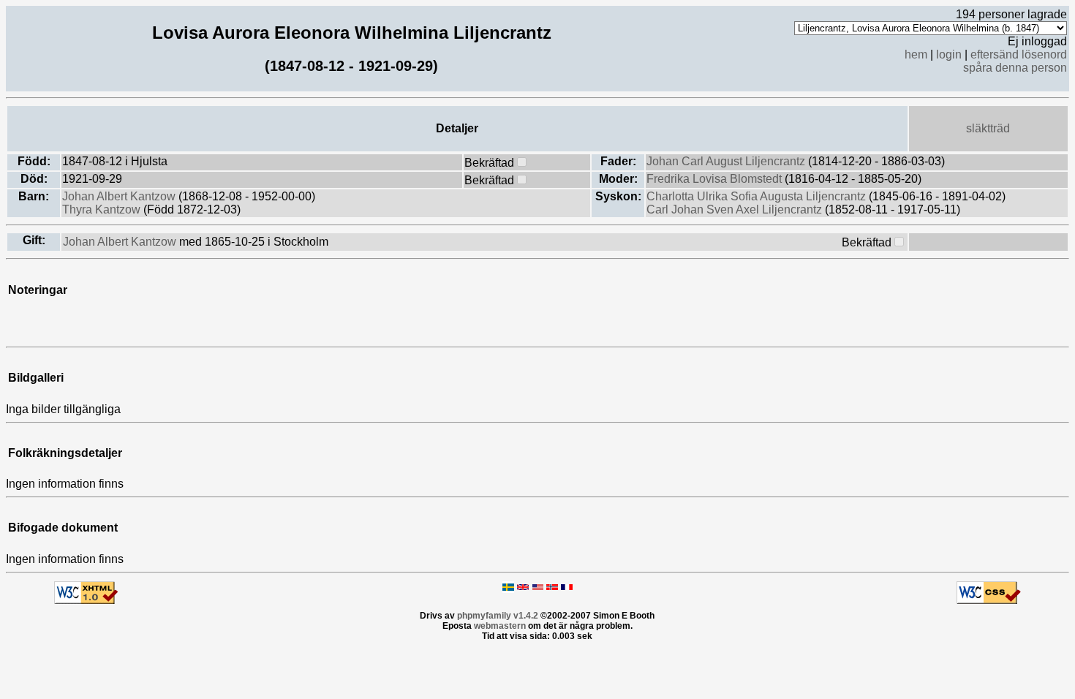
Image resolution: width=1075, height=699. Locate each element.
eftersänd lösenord (1018, 54)
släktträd (988, 128)
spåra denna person (1015, 67)
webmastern (500, 626)
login (949, 54)
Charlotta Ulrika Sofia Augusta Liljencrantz (757, 196)
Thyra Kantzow (102, 209)
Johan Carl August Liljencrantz (727, 161)
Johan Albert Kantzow (120, 196)
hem (916, 54)
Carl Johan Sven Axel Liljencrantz (735, 209)
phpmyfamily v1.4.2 (497, 616)
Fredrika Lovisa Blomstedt (715, 179)
